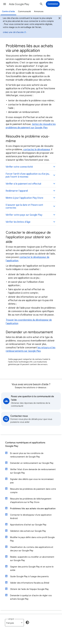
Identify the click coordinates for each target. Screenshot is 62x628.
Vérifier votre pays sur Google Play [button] (24, 214)
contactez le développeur (36, 149)
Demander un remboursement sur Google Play (31, 463)
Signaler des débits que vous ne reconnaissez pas (32, 481)
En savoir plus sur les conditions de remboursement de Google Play (26, 455)
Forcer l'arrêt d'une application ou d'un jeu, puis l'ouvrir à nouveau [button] (28, 175)
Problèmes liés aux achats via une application (33, 508)
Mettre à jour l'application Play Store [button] (24, 197)
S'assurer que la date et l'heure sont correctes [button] (24, 206)
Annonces (38, 11)
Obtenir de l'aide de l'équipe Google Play (29, 589)
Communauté (24, 11)
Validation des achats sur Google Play (28, 531)
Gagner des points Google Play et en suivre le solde (31, 568)
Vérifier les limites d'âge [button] (18, 222)
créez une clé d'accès (13, 32)
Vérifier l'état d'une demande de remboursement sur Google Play (33, 471)
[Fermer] (59, 18)
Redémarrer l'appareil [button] (17, 190)
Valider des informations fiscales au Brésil (29, 583)
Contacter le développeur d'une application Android (31, 517)
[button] (4, 4)
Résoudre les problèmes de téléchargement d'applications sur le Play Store (30, 500)
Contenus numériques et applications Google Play (25, 444)
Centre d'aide (8, 11)
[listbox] (14, 622)
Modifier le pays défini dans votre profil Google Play (32, 539)
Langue (11, 619)
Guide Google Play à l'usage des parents (29, 576)
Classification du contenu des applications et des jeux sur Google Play (31, 549)
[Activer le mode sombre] (27, 622)
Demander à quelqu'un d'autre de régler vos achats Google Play (31, 597)
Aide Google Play (19, 4)
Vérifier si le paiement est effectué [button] (23, 183)
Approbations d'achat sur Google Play (28, 524)
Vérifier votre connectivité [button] (19, 166)
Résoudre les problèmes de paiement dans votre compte (33, 491)
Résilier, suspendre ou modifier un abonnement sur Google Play (32, 559)
